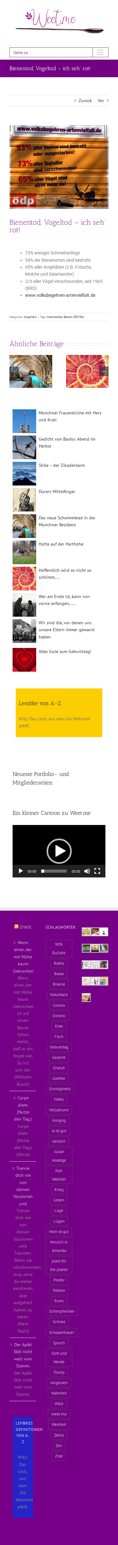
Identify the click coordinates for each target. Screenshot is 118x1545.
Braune (59, 983)
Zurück (85, 100)
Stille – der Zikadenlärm (62, 465)
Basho (59, 963)
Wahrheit (58, 1392)
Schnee (59, 1321)
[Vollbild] (97, 871)
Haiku (59, 1099)
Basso (59, 973)
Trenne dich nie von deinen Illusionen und (23, 1185)
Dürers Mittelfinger (57, 491)
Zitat (59, 1455)
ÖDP (75, 317)
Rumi (59, 1300)
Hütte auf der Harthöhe (61, 544)
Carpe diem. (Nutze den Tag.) (23, 1108)
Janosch (58, 1141)
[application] (59, 851)
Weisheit (59, 1424)
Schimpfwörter (62, 1311)
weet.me (59, 1413)
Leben (58, 1199)
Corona (59, 1005)
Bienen (68, 317)
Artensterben (55, 317)
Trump (59, 1372)
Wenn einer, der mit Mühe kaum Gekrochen (23, 957)
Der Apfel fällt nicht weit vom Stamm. (23, 1355)
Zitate (25, 927)
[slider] (54, 871)
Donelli (59, 1015)
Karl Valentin (59, 1175)
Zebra (59, 1435)
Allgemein (30, 317)
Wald (59, 1403)
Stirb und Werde (59, 1357)
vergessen (59, 1382)
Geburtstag (59, 1046)
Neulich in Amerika (59, 1246)
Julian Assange (59, 1156)
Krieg (59, 1189)
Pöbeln (59, 1290)
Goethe (59, 1078)
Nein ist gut (59, 1231)
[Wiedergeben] (21, 871)
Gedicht (58, 1057)
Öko (81, 317)
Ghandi (59, 1067)
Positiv (59, 1279)
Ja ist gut (59, 1130)
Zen (59, 1445)
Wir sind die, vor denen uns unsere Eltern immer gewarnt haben (67, 630)
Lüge (58, 1210)
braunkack (59, 994)
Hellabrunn (59, 1109)
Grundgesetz (60, 1088)
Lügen (59, 1221)
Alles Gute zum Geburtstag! (65, 651)
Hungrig (59, 1120)
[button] (14, 371)
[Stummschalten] (87, 871)
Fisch (58, 1036)
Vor (101, 100)
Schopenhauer (61, 1332)
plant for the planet (59, 1265)
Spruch (59, 1342)
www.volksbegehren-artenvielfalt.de (60, 295)
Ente (59, 1026)
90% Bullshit (58, 948)
